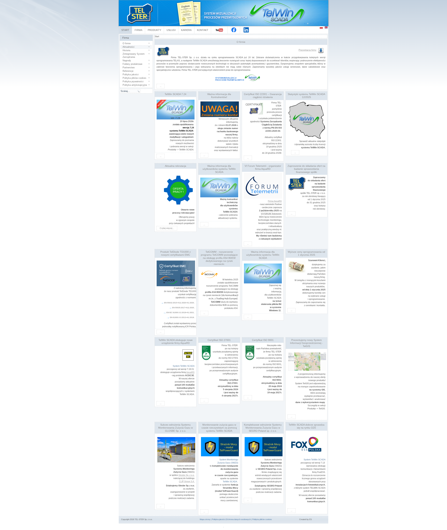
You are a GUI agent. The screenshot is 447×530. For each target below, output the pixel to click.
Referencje (128, 71)
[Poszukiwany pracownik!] (178, 205)
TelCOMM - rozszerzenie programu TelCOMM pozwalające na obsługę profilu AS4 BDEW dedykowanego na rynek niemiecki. (219, 257)
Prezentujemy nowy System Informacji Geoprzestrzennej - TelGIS (306, 343)
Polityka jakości (131, 74)
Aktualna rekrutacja (175, 166)
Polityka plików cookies (134, 78)
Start (125, 30)
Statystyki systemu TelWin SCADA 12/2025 (306, 96)
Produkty (154, 30)
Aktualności (128, 47)
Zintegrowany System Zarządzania (134, 55)
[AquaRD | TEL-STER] (263, 186)
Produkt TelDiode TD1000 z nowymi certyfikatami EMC (175, 253)
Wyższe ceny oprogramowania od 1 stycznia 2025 (306, 253)
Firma (138, 30)
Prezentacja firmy (307, 50)
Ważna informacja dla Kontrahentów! (219, 96)
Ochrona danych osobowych (238, 519)
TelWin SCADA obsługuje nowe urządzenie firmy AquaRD (176, 342)
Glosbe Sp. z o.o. (186, 475)
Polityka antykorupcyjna (135, 85)
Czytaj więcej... (167, 228)
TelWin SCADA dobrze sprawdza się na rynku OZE (306, 426)
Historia (126, 50)
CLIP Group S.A (186, 481)
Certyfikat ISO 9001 (263, 340)
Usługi (171, 30)
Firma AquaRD (275, 201)
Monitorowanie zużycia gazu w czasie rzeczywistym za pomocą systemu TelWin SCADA (219, 427)
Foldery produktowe (132, 64)
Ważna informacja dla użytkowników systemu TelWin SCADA (219, 169)
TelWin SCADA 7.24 (175, 94)
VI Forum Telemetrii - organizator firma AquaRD (263, 167)
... (160, 86)
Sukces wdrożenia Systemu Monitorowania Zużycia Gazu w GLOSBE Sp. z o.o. (175, 427)
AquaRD (190, 372)
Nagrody (127, 60)
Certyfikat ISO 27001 (219, 340)
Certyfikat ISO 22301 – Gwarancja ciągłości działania (263, 96)
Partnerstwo (129, 67)
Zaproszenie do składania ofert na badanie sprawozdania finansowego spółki (306, 169)
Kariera (186, 30)
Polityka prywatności (133, 81)
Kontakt (202, 30)
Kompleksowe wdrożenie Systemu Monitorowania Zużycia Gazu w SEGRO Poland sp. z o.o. (263, 427)
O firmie (127, 43)
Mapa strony (205, 519)
